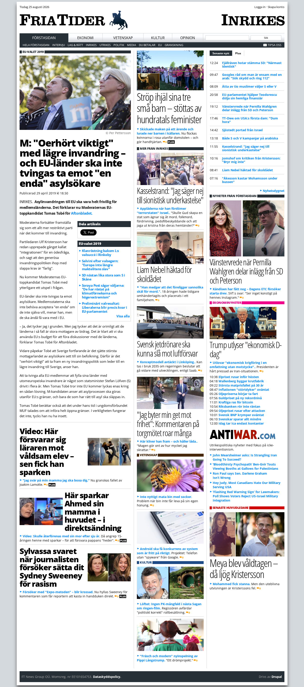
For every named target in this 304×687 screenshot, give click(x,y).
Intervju (58, 45)
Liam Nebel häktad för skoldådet (247, 170)
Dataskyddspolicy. (107, 677)
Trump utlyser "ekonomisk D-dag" (246, 349)
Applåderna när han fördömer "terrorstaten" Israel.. (161, 210)
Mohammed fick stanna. (231, 584)
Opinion (187, 37)
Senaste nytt (222, 53)
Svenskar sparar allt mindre (240, 419)
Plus (238, 53)
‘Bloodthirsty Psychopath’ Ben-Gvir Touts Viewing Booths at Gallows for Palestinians (245, 466)
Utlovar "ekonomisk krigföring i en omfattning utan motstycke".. (238, 365)
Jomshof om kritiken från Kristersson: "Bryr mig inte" (251, 160)
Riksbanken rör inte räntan (239, 406)
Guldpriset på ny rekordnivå (240, 398)
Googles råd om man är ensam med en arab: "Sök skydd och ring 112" (252, 76)
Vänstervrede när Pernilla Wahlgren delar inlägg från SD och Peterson (249, 108)
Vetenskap (123, 37)
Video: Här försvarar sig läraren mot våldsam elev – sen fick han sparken (47, 451)
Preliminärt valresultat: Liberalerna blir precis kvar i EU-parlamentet (104, 307)
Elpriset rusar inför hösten (239, 377)
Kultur (158, 37)
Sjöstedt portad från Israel (242, 130)
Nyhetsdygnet (273, 191)
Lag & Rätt (75, 45)
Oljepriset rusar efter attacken (242, 411)
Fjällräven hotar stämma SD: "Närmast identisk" (252, 64)
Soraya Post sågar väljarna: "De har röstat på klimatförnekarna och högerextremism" (103, 291)
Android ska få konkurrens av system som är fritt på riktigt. (167, 551)
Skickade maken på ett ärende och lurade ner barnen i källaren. (165, 131)
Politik (118, 45)
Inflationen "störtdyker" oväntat (244, 389)
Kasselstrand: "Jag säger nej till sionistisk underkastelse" (245, 148)
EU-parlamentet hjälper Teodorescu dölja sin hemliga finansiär (249, 96)
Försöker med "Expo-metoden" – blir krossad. (58, 592)
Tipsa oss (274, 45)
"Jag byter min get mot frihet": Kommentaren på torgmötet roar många (168, 424)
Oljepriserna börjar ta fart (238, 394)
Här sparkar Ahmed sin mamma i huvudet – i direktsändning (93, 511)
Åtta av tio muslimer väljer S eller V (249, 86)
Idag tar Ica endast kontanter (241, 423)
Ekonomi (85, 37)
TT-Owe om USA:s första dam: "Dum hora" (250, 120)
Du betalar (147, 45)
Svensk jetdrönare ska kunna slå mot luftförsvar (167, 348)
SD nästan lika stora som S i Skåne (103, 277)
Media (131, 45)
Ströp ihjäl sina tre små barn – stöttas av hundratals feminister (169, 108)
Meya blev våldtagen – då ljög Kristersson (244, 568)
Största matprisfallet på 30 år (241, 385)
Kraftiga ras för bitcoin (236, 402)
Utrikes (105, 45)
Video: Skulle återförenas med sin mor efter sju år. (61, 536)
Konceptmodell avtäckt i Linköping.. (168, 362)
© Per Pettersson (118, 133)
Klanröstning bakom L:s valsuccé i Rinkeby (100, 252)
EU (160, 45)
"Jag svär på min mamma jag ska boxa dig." (56, 480)
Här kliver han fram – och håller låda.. (169, 441)
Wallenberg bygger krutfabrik (241, 381)
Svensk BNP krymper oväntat (241, 415)
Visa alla (123, 316)
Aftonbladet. (82, 213)
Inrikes (91, 45)
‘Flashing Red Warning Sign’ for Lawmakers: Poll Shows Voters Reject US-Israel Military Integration (246, 496)
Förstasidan (44, 37)
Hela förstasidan (36, 45)
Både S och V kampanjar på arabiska (250, 138)
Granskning (174, 45)
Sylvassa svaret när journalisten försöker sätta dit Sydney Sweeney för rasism (52, 567)
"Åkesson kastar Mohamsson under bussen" (249, 180)
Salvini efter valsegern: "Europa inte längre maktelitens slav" (100, 265)
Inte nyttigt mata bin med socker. (166, 497)
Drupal (277, 677)
